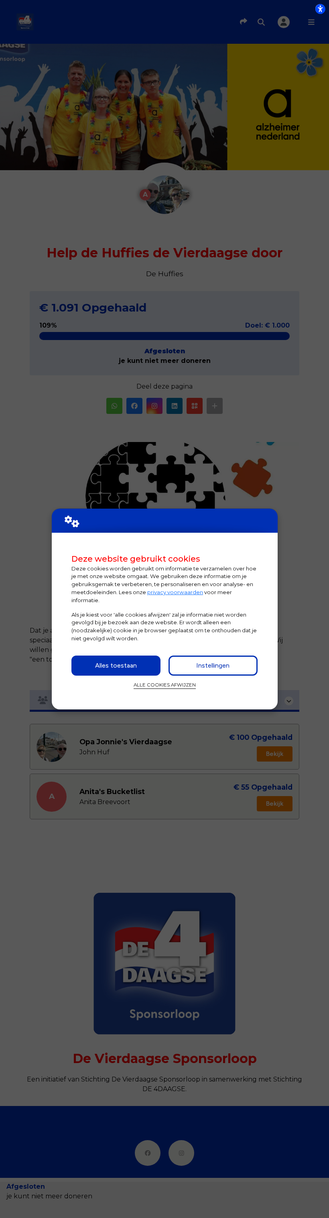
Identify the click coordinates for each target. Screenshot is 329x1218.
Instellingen (212, 665)
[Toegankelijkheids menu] (320, 9)
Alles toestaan (116, 665)
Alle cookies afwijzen (165, 685)
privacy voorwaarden (175, 592)
